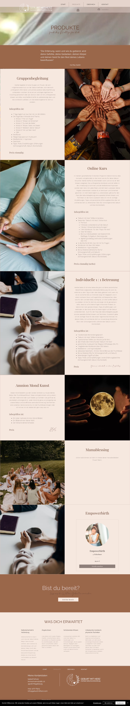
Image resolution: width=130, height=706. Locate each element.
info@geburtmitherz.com (38, 691)
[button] (78, 9)
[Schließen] (128, 702)
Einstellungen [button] (97, 703)
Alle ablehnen (108, 703)
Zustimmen (120, 703)
